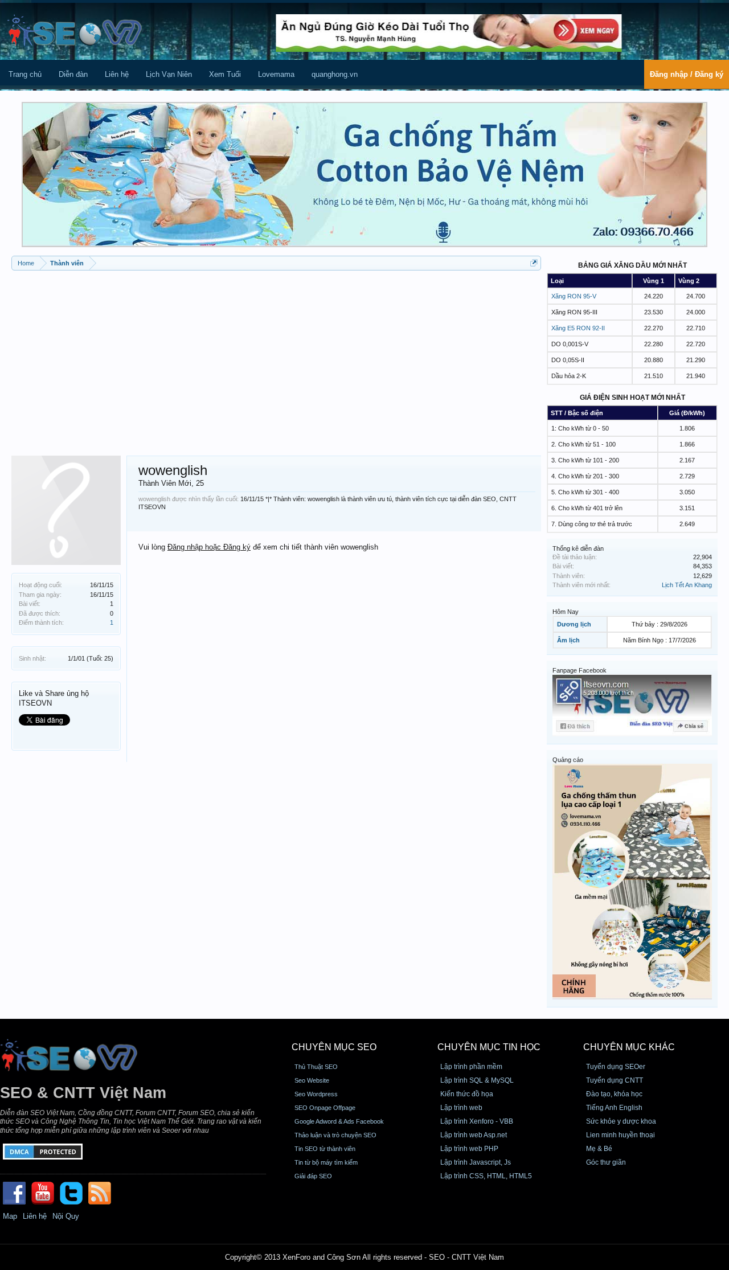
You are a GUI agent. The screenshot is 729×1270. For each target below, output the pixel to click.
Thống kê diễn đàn (578, 548)
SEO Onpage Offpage (324, 1107)
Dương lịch (574, 624)
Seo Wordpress (316, 1094)
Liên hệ (117, 74)
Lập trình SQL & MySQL (477, 1080)
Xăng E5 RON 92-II (578, 328)
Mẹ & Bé (599, 1149)
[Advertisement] (276, 359)
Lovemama (276, 74)
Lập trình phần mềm (471, 1067)
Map (10, 1216)
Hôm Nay (565, 611)
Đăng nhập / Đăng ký (686, 74)
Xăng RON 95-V (573, 296)
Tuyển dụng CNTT (614, 1080)
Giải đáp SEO (313, 1176)
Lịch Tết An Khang (687, 584)
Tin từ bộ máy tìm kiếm (326, 1162)
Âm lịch (568, 640)
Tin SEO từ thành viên (324, 1148)
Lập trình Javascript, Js (475, 1162)
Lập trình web (461, 1108)
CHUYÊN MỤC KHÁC (629, 1047)
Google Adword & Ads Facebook (339, 1121)
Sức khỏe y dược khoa (621, 1121)
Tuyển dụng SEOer (615, 1067)
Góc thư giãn (606, 1162)
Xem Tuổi (225, 74)
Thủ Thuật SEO (316, 1066)
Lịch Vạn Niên (169, 74)
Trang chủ (25, 74)
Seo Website (311, 1080)
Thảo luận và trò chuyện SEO (335, 1135)
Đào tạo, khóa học (614, 1094)
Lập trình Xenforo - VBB (476, 1121)
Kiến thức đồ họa (466, 1094)
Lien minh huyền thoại (620, 1135)
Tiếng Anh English (614, 1108)
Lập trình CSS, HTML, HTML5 (486, 1176)
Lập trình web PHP (469, 1149)
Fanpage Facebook (579, 670)
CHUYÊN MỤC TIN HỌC (488, 1047)
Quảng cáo (567, 759)
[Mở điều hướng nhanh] (534, 263)
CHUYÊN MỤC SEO (334, 1047)
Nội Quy (65, 1216)
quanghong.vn (335, 74)
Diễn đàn (73, 74)
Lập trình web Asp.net (473, 1135)
